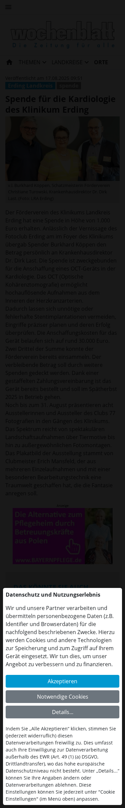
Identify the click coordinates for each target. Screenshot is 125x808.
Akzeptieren (62, 681)
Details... (62, 712)
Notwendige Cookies (62, 696)
